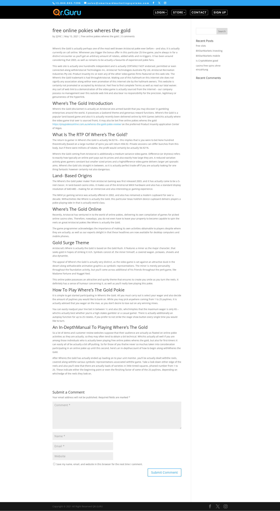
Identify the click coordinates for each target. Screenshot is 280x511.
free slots (201, 45)
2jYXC (59, 36)
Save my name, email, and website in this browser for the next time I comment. (99, 464)
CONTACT (199, 12)
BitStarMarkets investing (209, 50)
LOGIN (160, 12)
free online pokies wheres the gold (100, 36)
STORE (178, 12)
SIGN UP (220, 12)
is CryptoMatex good (207, 60)
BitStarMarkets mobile (208, 55)
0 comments (128, 36)
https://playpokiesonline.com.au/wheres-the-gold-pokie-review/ (86, 124)
